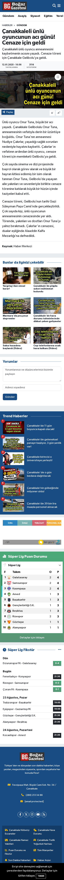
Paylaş (9, 112)
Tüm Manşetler (45, 850)
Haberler (7, 25)
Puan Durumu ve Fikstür (15, 852)
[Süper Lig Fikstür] (59, 650)
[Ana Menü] (59, 6)
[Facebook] (20, 814)
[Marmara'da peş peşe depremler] (17, 305)
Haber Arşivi (44, 860)
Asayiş (22, 16)
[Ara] (54, 6)
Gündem (8, 16)
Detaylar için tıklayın (32, 637)
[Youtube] (38, 814)
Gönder (10, 397)
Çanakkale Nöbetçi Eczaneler (17, 832)
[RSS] (44, 814)
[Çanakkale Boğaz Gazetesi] (14, 6)
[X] (26, 814)
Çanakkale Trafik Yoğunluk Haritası (44, 842)
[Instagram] (32, 814)
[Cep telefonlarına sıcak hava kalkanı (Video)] (47, 335)
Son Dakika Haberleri (19, 860)
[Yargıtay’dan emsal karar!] (17, 275)
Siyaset (35, 16)
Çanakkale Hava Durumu (44, 832)
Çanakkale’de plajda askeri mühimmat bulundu (45, 289)
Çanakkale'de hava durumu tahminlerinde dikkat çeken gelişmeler (47, 319)
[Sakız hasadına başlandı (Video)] (17, 335)
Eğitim (48, 16)
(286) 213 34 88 (34, 795)
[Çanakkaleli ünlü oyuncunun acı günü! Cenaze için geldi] (32, 89)
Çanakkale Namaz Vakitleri (17, 842)
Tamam (41, 876)
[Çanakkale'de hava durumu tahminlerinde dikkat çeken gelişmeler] (47, 305)
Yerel (59, 16)
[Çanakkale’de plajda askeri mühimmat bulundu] (47, 275)
